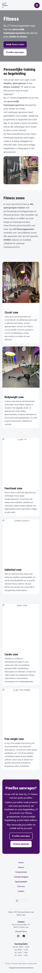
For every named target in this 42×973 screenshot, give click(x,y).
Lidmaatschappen (21, 877)
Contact (21, 891)
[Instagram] (18, 937)
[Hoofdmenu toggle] (37, 5)
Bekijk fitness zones (15, 44)
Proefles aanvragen (15, 52)
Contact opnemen (21, 844)
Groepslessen (21, 872)
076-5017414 (21, 931)
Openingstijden (21, 882)
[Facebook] (23, 937)
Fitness (21, 867)
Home (21, 862)
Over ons (21, 886)
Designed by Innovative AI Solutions (21, 968)
